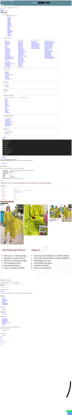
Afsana (8, 35)
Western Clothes (7, 125)
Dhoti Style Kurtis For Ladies (10, 63)
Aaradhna (9, 29)
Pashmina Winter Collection (49, 41)
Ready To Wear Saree (21, 61)
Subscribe (2, 285)
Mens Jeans (7, 76)
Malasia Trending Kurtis (9, 57)
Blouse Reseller (7, 122)
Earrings (6, 103)
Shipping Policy (5, 320)
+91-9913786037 (4, 0)
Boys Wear (7, 85)
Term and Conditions (6, 322)
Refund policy (5, 319)
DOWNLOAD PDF (4, 203)
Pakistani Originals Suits (35, 47)
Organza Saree (20, 63)
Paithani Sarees (20, 54)
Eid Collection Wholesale (35, 48)
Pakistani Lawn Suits (34, 42)
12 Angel (9, 19)
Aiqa (8, 36)
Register (12, 4)
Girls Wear (7, 86)
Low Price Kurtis (8, 54)
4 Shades (8, 20)
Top (5, 60)
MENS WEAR (6, 70)
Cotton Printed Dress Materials (49, 57)
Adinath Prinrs (9, 34)
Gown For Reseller (8, 124)
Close (6, 10)
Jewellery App (7, 112)
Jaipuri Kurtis (7, 48)
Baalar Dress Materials (48, 48)
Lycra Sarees (20, 49)
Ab (8, 33)
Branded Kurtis (7, 64)
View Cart (2, 12)
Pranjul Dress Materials (48, 47)
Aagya (8, 25)
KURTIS (5, 40)
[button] (36, 416)
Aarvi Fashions (10, 30)
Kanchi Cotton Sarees (21, 67)
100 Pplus (9, 17)
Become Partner (5, 300)
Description (4, 163)
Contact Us (6, 4)
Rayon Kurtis (7, 53)
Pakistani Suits (33, 41)
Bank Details (5, 302)
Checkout (5, 12)
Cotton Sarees (20, 42)
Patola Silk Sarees (21, 58)
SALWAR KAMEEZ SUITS (35, 40)
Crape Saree (20, 64)
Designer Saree (20, 41)
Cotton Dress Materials (48, 51)
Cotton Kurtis (7, 43)
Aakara (8, 27)
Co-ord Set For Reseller (9, 121)
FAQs (4, 323)
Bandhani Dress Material (48, 44)
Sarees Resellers (7, 119)
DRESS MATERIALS (47, 40)
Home (4, 14)
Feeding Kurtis (7, 41)
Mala (6, 106)
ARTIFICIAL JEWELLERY (9, 97)
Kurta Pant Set (7, 49)
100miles (8, 18)
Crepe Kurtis (7, 51)
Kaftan (6, 47)
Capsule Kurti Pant (8, 50)
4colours (8, 21)
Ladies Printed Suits (47, 52)
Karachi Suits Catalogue (48, 50)
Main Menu (4, 137)
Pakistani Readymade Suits (35, 44)
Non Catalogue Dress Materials (49, 42)
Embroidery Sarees (21, 48)
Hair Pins (6, 111)
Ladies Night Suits (8, 132)
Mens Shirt (7, 73)
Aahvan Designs (10, 26)
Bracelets (6, 99)
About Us (4, 298)
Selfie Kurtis (7, 44)
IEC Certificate (5, 304)
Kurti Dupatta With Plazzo (9, 58)
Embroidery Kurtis (8, 67)
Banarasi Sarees (20, 43)
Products (4, 157)
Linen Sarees (20, 57)
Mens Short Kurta (8, 78)
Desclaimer (4, 321)
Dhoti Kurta (7, 77)
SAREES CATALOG (21, 40)
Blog (3, 301)
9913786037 (2, 291)
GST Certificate (5, 303)
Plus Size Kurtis (7, 52)
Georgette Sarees (21, 60)
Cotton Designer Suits (35, 43)
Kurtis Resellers (7, 120)
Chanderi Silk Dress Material (49, 58)
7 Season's (9, 23)
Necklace (6, 104)
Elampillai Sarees (21, 52)
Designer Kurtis (7, 42)
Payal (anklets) (7, 105)
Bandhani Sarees (21, 50)
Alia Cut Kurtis (7, 61)
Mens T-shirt (7, 75)
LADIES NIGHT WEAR (8, 131)
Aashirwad (9, 32)
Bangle (6, 102)
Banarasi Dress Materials (48, 43)
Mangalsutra (7, 101)
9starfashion (9, 24)
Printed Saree (20, 44)
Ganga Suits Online (47, 54)
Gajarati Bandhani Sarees (22, 51)
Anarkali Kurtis (7, 59)
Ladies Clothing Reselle (8, 117)
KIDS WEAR (6, 84)
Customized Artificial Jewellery (23, 97)
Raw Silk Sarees (21, 59)
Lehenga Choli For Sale (9, 123)
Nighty (6, 133)
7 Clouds (8, 22)
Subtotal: (1, 11)
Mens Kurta (7, 72)
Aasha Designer (10, 31)
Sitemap (4, 324)
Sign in (9, 4)
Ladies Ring (7, 109)
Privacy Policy (5, 318)
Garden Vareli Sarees (21, 53)
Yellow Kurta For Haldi (9, 74)
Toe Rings (6, 110)
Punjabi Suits (46, 49)
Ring (6, 100)
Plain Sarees (20, 47)
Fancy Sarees (20, 62)
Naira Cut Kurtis (7, 62)
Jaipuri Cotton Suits (47, 53)
